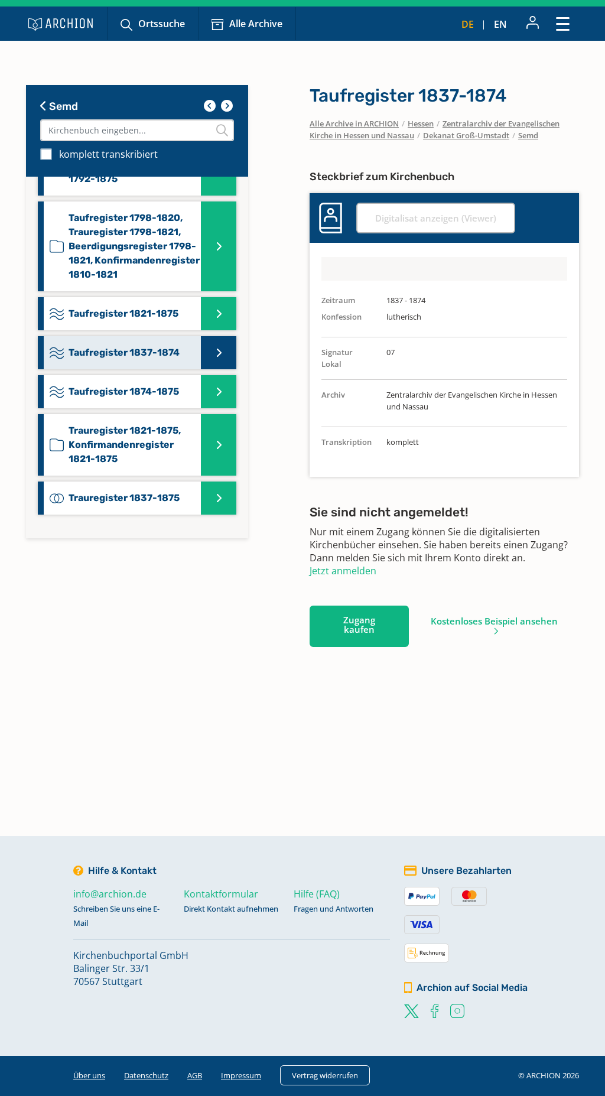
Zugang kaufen (359, 624)
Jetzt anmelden (343, 570)
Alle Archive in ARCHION (354, 123)
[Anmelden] (532, 23)
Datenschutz (146, 1075)
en (500, 24)
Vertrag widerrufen (325, 1075)
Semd (62, 106)
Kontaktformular (221, 893)
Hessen (421, 123)
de (467, 24)
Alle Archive (255, 23)
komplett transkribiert (108, 154)
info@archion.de (110, 893)
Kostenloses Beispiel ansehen (494, 621)
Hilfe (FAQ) (317, 893)
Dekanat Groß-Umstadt (466, 135)
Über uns (89, 1075)
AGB (194, 1075)
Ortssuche (161, 23)
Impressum (241, 1075)
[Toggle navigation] (563, 23)
